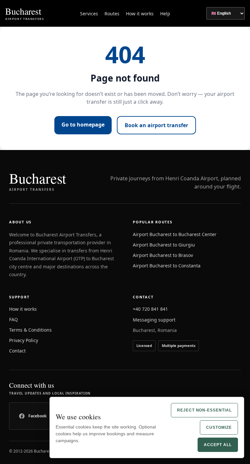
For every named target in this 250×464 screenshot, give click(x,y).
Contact (17, 351)
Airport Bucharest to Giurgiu (164, 245)
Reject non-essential (204, 410)
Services (89, 13)
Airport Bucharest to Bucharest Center (174, 234)
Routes (111, 13)
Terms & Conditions (30, 330)
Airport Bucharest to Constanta (167, 265)
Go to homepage (83, 124)
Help (165, 13)
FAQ (13, 319)
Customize (219, 427)
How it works (140, 13)
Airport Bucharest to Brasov (163, 255)
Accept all (218, 444)
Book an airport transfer (156, 125)
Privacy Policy (23, 340)
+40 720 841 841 (150, 309)
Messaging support (154, 320)
